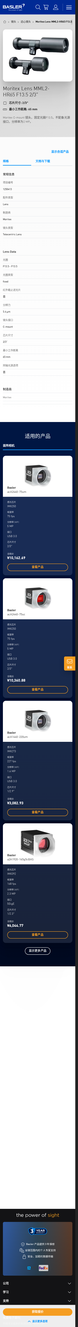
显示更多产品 (37, 950)
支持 (6, 1301)
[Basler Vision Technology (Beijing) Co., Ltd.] (14, 7)
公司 (6, 1283)
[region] (37, 290)
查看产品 (37, 567)
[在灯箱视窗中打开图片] (37, 55)
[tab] (17, 163)
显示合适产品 (60, 151)
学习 (6, 1292)
